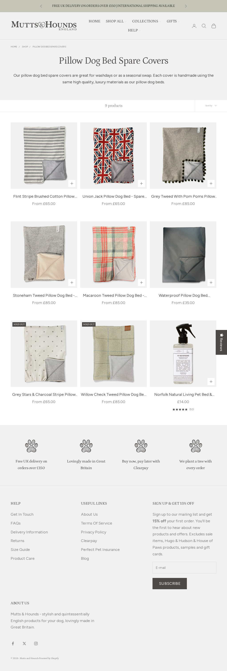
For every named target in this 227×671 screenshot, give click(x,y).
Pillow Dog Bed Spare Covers (49, 46)
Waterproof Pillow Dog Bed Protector (183, 296)
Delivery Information (29, 532)
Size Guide (20, 549)
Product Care (23, 558)
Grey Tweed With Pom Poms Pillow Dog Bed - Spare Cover (183, 197)
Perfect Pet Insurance (100, 549)
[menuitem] (94, 21)
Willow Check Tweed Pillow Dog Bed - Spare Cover (113, 395)
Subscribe (169, 583)
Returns (17, 540)
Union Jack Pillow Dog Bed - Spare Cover (113, 197)
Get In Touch (22, 514)
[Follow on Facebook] (13, 643)
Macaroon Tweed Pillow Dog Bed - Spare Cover (113, 296)
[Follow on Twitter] (24, 643)
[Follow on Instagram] (36, 643)
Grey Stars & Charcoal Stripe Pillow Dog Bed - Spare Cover (44, 395)
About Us (89, 514)
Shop (25, 46)
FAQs (16, 523)
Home (14, 46)
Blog (85, 558)
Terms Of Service (96, 523)
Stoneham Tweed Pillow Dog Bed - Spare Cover (44, 296)
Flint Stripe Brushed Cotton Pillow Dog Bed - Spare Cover (43, 197)
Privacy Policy (93, 532)
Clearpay (89, 540)
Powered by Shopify (49, 658)
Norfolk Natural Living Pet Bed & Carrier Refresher (183, 395)
